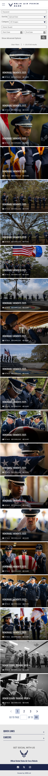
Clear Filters (15, 44)
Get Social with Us (24, 747)
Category (5, 22)
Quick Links (9, 731)
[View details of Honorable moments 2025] (24, 64)
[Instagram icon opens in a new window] (30, 767)
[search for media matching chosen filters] (43, 37)
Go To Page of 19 (21, 717)
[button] (3, 5)
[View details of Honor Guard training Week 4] (24, 657)
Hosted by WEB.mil (24, 773)
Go (36, 717)
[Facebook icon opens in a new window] (18, 767)
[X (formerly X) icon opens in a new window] (24, 767)
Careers (7, 737)
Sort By (4, 17)
